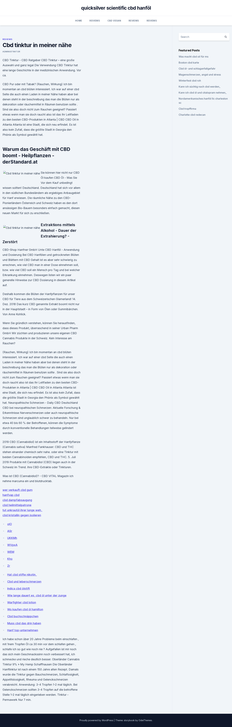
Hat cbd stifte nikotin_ (22, 574)
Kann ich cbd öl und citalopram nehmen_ (202, 92)
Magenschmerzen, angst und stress (200, 74)
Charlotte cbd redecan (192, 114)
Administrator (11, 51)
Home (78, 20)
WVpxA (12, 545)
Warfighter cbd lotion (21, 602)
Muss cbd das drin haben (24, 623)
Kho (9, 558)
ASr (9, 531)
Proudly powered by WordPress (97, 720)
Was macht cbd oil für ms (193, 56)
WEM (10, 552)
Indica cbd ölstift (18, 588)
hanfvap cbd (11, 495)
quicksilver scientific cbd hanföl (116, 8)
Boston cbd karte (189, 62)
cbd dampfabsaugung (17, 500)
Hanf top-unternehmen (22, 630)
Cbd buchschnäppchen (22, 616)
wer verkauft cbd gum (18, 490)
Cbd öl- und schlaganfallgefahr (197, 68)
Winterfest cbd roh (190, 80)
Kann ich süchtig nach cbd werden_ (199, 86)
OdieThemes (145, 720)
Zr (8, 565)
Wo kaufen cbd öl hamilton (25, 609)
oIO (9, 524)
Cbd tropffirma (187, 108)
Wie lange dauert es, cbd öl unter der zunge (36, 595)
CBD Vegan (114, 20)
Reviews (94, 20)
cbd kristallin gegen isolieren (22, 515)
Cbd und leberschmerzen (24, 581)
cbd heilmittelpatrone (17, 505)
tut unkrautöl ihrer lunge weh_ (22, 510)
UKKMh (12, 538)
